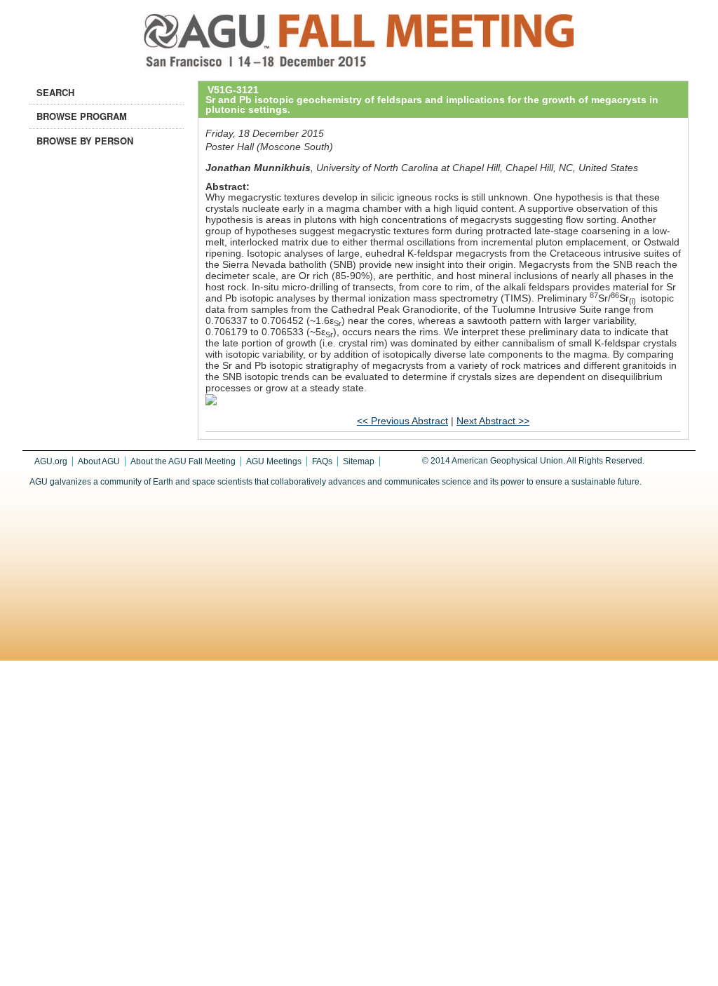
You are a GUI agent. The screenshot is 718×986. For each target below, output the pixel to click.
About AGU (99, 461)
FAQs (322, 461)
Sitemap (358, 461)
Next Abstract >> (492, 420)
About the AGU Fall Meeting (183, 461)
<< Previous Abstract (402, 420)
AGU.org (50, 461)
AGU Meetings (274, 461)
